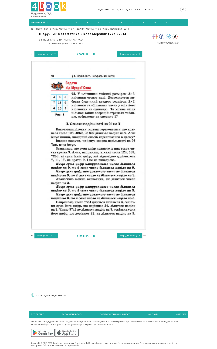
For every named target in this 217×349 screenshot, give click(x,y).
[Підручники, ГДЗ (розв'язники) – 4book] (32, 28)
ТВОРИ (148, 9)
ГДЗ (119, 9)
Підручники (105, 9)
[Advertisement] (88, 265)
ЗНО (137, 9)
